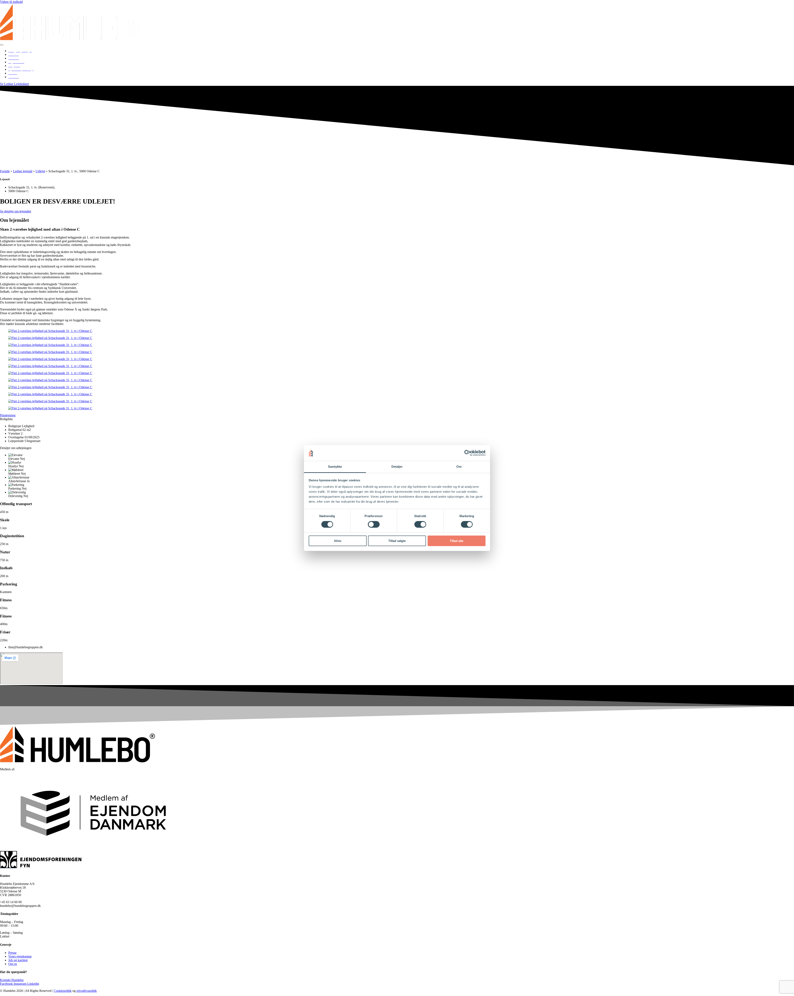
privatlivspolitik (87, 990)
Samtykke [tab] (335, 466)
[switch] (374, 524)
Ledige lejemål (22, 171)
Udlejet (40, 171)
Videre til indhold (11, 2)
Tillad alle (456, 541)
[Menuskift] (1, 45)
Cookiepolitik (63, 990)
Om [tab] (459, 466)
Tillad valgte (397, 541)
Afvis (337, 541)
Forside (5, 171)
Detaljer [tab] (397, 466)
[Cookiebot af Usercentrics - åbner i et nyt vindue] (467, 453)
